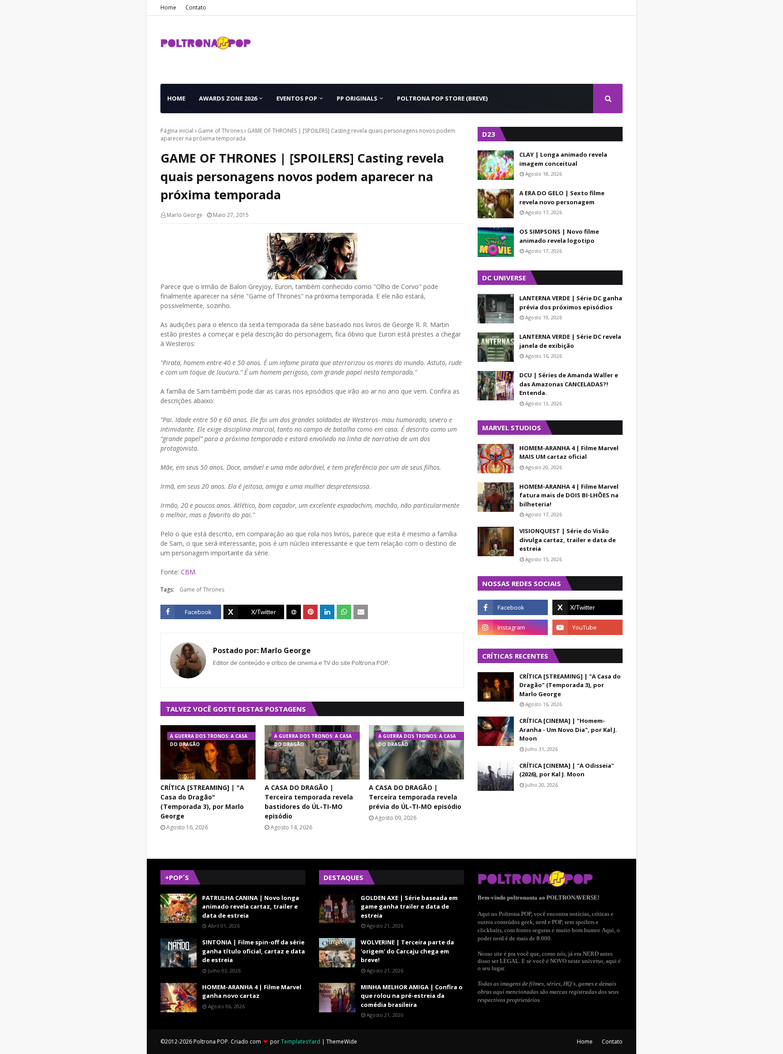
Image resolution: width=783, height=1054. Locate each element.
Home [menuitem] (176, 98)
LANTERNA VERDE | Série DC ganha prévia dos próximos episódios (570, 302)
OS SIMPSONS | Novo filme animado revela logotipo (559, 236)
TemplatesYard (300, 1041)
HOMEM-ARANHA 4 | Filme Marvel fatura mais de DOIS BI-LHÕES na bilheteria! (569, 495)
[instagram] (513, 627)
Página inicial (176, 131)
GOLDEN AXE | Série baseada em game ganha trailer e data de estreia (409, 906)
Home (168, 7)
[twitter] (587, 607)
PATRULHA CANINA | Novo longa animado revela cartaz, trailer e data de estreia (250, 906)
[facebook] (513, 607)
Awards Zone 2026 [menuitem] (228, 98)
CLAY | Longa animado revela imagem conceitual (563, 159)
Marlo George (185, 215)
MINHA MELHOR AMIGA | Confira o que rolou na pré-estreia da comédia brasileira (412, 996)
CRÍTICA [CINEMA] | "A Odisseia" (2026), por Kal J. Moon (566, 770)
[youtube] (587, 627)
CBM (188, 572)
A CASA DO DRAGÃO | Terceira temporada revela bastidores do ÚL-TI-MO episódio (309, 801)
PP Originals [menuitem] (357, 98)
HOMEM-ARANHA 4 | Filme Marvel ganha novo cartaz (251, 991)
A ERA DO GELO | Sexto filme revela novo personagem (561, 197)
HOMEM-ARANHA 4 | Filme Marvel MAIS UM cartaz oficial (569, 452)
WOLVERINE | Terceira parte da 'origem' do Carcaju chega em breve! (407, 951)
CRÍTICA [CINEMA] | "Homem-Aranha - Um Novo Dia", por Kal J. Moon (568, 729)
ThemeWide (341, 1041)
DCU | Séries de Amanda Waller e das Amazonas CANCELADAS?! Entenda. (568, 384)
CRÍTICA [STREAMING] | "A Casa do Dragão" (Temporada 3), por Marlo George (202, 801)
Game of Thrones (220, 131)
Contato (195, 7)
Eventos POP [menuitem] (296, 98)
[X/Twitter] (253, 612)
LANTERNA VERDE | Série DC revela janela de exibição (570, 341)
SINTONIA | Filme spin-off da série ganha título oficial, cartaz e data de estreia (253, 951)
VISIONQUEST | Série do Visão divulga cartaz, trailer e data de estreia (567, 540)
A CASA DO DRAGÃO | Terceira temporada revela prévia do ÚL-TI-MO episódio (415, 797)
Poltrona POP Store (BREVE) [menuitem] (442, 98)
